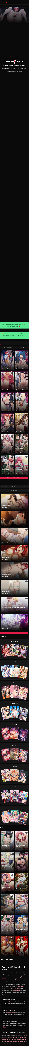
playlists (4, 1026)
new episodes (16, 990)
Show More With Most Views (14, 632)
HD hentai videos (20, 986)
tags (16, 978)
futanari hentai (20, 1039)
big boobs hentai (6, 1043)
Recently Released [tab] (8, 347)
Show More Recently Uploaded (15, 477)
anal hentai (13, 1043)
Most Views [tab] (4, 486)
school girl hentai (6, 1039)
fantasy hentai (23, 1037)
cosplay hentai (23, 1041)
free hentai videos (10, 1001)
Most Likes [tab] (13, 486)
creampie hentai (20, 1043)
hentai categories (10, 1012)
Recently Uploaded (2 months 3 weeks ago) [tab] (14, 343)
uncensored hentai (15, 988)
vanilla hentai (16, 1041)
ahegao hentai (8, 1041)
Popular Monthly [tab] (14, 490)
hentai (14, 974)
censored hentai (15, 1037)
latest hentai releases (22, 1045)
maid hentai (13, 1039)
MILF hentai (24, 1035)
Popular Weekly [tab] (23, 486)
